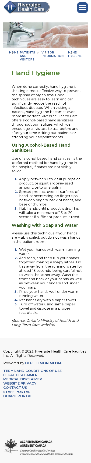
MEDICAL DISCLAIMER (22, 379)
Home (13, 52)
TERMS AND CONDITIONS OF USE (32, 371)
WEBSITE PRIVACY (19, 383)
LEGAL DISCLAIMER (20, 375)
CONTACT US (15, 387)
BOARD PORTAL (17, 396)
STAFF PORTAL (16, 392)
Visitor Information (53, 54)
